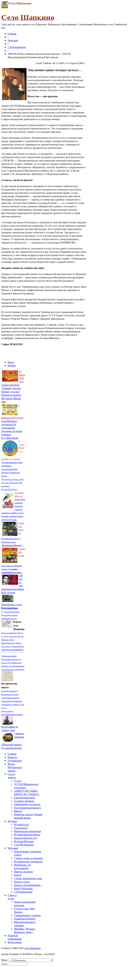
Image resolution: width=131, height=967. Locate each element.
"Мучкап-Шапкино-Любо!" (12, 462)
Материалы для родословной (22, 866)
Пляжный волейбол (25, 918)
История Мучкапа (24, 841)
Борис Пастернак (23, 888)
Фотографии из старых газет (9, 728)
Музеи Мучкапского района (15, 767)
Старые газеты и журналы (28, 858)
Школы (18, 811)
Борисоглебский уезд (25, 838)
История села (21, 824)
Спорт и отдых (12, 896)
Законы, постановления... (28, 885)
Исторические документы (28, 861)
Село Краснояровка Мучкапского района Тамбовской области (10, 615)
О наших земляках (24, 801)
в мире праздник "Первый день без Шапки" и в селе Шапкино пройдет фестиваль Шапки (13, 386)
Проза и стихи (22, 881)
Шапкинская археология (27, 831)
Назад (11, 362)
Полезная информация (14, 937)
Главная (12, 33)
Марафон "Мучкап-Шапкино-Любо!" (24, 930)
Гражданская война (24, 797)
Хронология (20, 827)
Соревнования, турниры (27, 915)
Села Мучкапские (24, 844)
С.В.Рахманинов (17, 47)
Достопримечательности (27, 807)
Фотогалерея (15, 942)
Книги (17, 875)
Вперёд (12, 365)
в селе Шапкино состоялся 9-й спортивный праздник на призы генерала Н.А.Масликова (12, 421)
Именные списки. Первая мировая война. (28, 816)
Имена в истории (23, 871)
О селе (17, 780)
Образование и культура (27, 804)
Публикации (15, 760)
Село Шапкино (32, 948)
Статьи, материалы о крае (28, 878)
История (12, 821)
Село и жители (12, 775)
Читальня (13, 40)
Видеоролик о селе (11, 606)
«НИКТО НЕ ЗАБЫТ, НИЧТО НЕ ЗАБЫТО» (26, 792)
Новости (12, 757)
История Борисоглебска (27, 834)
